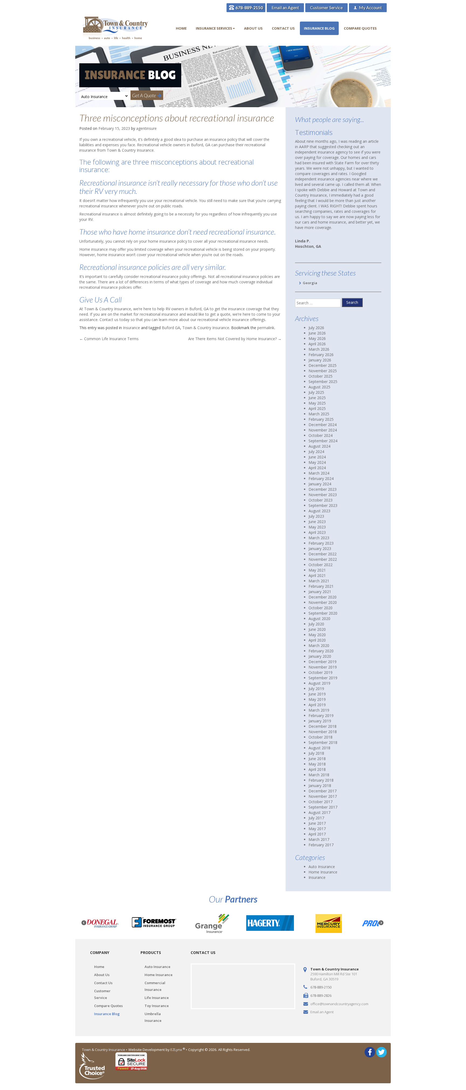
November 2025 (323, 370)
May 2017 (317, 828)
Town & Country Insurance (205, 327)
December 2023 (323, 489)
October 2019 (321, 672)
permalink (265, 327)
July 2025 (316, 392)
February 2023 (321, 543)
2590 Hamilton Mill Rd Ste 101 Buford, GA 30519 (333, 976)
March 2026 (319, 349)
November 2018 (323, 731)
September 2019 (323, 677)
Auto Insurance (322, 866)
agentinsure (146, 128)
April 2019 (317, 704)
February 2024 (321, 478)
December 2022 (323, 553)
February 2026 (321, 354)
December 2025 (323, 365)
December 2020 (323, 597)
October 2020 (321, 607)
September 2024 (323, 440)
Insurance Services (214, 28)
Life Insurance (157, 997)
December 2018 (323, 726)
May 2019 (317, 699)
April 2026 (317, 343)
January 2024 (320, 483)
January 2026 (320, 360)
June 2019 (317, 694)
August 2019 (319, 683)
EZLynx (176, 1049)
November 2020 (323, 602)
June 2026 (317, 333)
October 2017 (321, 801)
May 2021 (317, 570)
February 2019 (321, 715)
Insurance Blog (319, 28)
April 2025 (317, 408)
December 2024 (323, 424)
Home (181, 28)
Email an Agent (285, 7)
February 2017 (321, 844)
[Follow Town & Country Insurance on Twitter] (381, 1051)
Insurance (131, 327)
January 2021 (320, 591)
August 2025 (319, 386)
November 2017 (323, 796)
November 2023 (323, 494)
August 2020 (319, 618)
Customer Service (326, 7)
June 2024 (317, 456)
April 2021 (317, 575)
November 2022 (323, 559)
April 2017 (317, 834)
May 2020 (317, 634)
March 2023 (319, 537)
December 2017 (323, 790)
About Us (253, 28)
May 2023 (317, 527)
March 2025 (319, 413)
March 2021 (319, 580)
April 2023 (317, 532)
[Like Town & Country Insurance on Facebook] (370, 1051)
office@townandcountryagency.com (339, 1003)
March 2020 (319, 645)
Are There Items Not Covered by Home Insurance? (235, 338)
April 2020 (317, 640)
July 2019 (316, 688)
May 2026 (317, 338)
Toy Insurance (157, 1005)
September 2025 (323, 381)
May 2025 (317, 403)
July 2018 (316, 753)
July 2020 (316, 623)
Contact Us (283, 28)
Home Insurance (323, 872)
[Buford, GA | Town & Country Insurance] (116, 28)
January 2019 (320, 720)
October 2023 (321, 500)
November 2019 (323, 667)
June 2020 (317, 629)
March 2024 (319, 473)
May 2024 (317, 462)
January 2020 (320, 656)
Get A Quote (144, 95)
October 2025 (321, 376)
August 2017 (319, 812)
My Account (370, 7)
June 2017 (317, 823)
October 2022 (321, 564)
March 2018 (319, 774)
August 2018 (319, 747)
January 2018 (320, 785)
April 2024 (317, 467)
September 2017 (323, 807)
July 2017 (316, 817)
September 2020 (323, 613)
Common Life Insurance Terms (109, 338)
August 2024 (319, 446)
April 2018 (317, 769)
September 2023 (323, 505)
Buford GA (171, 327)
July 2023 (316, 516)
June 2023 (317, 521)
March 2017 (319, 839)
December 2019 (323, 661)
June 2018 (317, 758)
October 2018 (321, 737)
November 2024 (323, 430)
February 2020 (321, 650)
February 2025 (321, 419)
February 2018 (321, 780)
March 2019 (319, 710)
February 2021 (321, 586)
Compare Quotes (360, 28)
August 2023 (319, 510)
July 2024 (316, 451)
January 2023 (320, 548)
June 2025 (317, 397)
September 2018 (323, 742)
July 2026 (316, 327)
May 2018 (317, 764)
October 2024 (321, 435)
